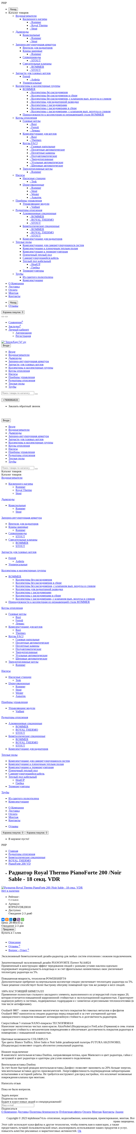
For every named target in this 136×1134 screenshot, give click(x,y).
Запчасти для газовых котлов (33, 73)
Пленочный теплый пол (37, 254)
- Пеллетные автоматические (47, 149)
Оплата (12, 289)
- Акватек (35, 197)
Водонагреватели (26, 15)
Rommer (20, 486)
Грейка (20, 783)
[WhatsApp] (22, 919)
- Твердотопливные (41, 159)
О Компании (16, 283)
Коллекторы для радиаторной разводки (39, 589)
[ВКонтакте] (3, 919)
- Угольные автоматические (46, 162)
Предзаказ (8, 929)
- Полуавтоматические (43, 156)
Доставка (14, 286)
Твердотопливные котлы (38, 168)
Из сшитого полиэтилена (38, 277)
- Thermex (35, 140)
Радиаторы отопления (29, 210)
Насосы (20, 175)
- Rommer (35, 22)
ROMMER (29, 89)
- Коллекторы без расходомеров (49, 92)
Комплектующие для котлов (40, 133)
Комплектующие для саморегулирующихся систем (53, 245)
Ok (79, 1130)
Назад (13, 9)
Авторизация (24, 332)
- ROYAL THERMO (42, 219)
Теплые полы (24, 242)
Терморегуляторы (33, 270)
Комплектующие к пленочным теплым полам (50, 248)
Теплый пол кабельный (37, 261)
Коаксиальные (31, 34)
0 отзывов (13, 899)
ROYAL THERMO (27, 729)
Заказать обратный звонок (24, 406)
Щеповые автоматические (31, 658)
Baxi (18, 617)
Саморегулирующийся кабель (41, 257)
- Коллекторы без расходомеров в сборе (53, 95)
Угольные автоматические (31, 655)
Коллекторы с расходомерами (33, 592)
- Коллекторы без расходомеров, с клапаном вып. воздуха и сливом (70, 98)
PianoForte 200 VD (19, 863)
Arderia (20, 561)
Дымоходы (22, 31)
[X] (14, 919)
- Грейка (35, 267)
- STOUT (35, 60)
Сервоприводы (32, 57)
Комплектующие (33, 280)
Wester (19, 692)
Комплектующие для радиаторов (42, 238)
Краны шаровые (32, 50)
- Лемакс (35, 130)
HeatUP (20, 779)
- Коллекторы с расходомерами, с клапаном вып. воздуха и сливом (70, 111)
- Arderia (35, 79)
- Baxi (33, 124)
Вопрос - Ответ (18, 950)
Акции (119, 1111)
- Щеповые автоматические (46, 165)
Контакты (14, 296)
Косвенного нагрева (35, 19)
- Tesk (33, 181)
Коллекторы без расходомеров (34, 579)
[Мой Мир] (10, 919)
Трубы (19, 273)
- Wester (34, 194)
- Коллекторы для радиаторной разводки (54, 101)
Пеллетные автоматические (32, 642)
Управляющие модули (36, 203)
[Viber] (18, 919)
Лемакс (20, 623)
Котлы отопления (26, 117)
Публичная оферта (70, 1111)
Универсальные (32, 82)
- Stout (33, 28)
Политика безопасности (43, 1111)
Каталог (11, 474)
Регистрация (23, 335)
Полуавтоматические (28, 649)
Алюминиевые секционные (39, 213)
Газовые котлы (32, 120)
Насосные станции (34, 178)
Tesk (18, 680)
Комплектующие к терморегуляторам (45, 251)
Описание (14, 942)
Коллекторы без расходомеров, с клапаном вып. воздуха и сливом (55, 586)
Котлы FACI (30, 143)
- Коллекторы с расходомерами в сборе (53, 108)
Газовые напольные (27, 639)
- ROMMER (37, 66)
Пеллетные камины (27, 645)
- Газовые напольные (42, 146)
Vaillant (20, 711)
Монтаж (13, 292)
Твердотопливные (27, 652)
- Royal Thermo (39, 25)
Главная (13, 850)
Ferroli (26, 76)
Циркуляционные (33, 184)
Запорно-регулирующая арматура (36, 44)
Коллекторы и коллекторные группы (38, 85)
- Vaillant (35, 206)
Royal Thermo (24, 490)
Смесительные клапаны (37, 63)
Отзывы (13, 305)
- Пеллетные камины (42, 152)
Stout (18, 493)
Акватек (21, 696)
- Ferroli (34, 127)
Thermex (21, 633)
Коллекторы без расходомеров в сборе (39, 582)
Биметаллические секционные (41, 226)
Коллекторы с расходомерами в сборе (38, 595)
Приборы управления (29, 200)
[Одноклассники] (6, 919)
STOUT (20, 536)
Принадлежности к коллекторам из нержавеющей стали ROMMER (63, 114)
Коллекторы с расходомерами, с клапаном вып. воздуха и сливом (55, 598)
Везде (11, 351)
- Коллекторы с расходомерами (48, 105)
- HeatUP (35, 264)
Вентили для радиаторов (38, 47)
